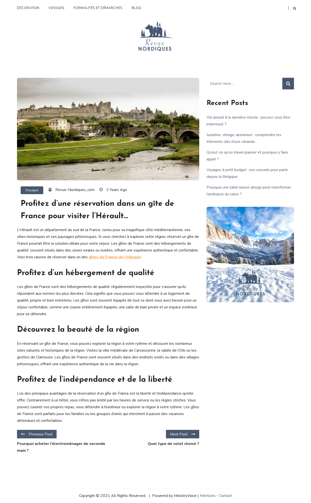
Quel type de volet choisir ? (173, 443)
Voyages (56, 8)
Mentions (208, 495)
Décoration (28, 8)
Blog (136, 8)
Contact (225, 495)
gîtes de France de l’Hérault (115, 257)
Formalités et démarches (98, 8)
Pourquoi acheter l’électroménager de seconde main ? (61, 447)
